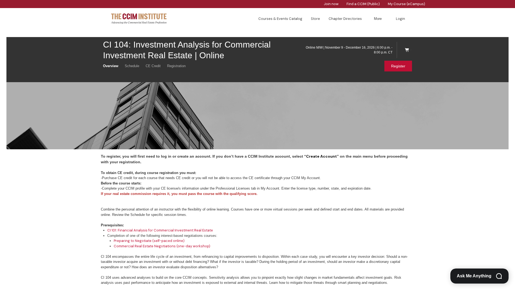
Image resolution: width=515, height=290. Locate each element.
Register (398, 66)
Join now (331, 4)
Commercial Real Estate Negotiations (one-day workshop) (162, 246)
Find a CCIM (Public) (363, 4)
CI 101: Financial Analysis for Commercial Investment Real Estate (160, 230)
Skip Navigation (3, 1)
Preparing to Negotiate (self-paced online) (149, 240)
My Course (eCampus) (406, 4)
